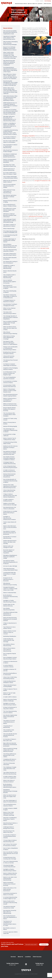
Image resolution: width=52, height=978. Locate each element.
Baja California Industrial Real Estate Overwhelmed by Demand (10, 745)
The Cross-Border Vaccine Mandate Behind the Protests (10, 735)
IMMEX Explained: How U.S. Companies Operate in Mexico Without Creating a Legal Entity (10, 105)
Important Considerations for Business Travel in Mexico (10, 819)
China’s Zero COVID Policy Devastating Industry (10, 678)
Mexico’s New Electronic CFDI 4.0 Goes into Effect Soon (10, 527)
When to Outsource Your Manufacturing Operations (10, 404)
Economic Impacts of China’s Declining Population (8, 551)
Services (30, 3)
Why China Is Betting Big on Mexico (9, 291)
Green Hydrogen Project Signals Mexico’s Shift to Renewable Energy (9, 221)
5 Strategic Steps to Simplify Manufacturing (9, 463)
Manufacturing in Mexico (21, 3)
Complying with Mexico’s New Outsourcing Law (9, 760)
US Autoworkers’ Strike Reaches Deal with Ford (9, 386)
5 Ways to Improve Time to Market (10, 689)
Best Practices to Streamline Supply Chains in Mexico (10, 287)
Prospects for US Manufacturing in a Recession (8, 579)
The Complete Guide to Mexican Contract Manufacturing (9, 276)
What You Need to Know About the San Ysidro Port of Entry (10, 328)
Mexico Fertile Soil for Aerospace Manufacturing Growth (10, 903)
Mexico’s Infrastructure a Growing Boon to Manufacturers (9, 400)
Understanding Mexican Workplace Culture (9, 682)
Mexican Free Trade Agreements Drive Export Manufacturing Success (9, 486)
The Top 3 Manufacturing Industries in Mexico (10, 250)
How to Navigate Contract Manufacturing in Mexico (10, 658)
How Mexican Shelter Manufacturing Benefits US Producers (10, 562)
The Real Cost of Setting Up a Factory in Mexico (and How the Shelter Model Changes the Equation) (10, 112)
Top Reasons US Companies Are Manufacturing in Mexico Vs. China (9, 923)
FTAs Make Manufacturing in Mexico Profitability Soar (10, 231)
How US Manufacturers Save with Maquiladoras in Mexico (10, 917)
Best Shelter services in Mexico (9, 928)
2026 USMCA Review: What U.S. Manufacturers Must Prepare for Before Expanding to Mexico (10, 98)
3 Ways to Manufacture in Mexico (10, 623)
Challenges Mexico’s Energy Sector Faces (8, 827)
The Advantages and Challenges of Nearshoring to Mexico (10, 430)
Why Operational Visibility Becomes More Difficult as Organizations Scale (10, 32)
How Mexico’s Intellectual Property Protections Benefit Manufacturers (10, 155)
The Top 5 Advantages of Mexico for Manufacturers (10, 801)
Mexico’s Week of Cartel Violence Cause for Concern (9, 632)
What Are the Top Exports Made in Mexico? (10, 181)
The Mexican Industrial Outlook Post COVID (9, 907)
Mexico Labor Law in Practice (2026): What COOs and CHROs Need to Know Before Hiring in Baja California (10, 90)
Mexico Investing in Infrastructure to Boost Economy (9, 884)
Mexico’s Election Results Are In (9, 271)
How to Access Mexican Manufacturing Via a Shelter (9, 186)
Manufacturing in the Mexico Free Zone (8, 831)
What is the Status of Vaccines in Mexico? (8, 781)
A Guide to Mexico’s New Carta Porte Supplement (9, 777)
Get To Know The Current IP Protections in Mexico (10, 845)
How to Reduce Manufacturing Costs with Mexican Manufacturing (10, 246)
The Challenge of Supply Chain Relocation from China (9, 769)
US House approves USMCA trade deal (10, 932)
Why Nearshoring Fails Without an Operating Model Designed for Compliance (9, 63)
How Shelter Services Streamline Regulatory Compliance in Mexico (9, 458)
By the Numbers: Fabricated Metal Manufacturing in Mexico (9, 786)
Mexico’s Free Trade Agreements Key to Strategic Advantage (8, 814)
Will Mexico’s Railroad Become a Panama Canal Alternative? (9, 215)
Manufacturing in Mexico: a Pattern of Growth (10, 823)
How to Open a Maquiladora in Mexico (10, 849)
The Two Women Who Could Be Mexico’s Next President (9, 415)
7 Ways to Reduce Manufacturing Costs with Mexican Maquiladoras (10, 495)
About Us (34, 3)
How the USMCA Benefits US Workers (10, 258)
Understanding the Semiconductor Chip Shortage (8, 640)
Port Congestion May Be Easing (9, 654)
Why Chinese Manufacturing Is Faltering (10, 333)
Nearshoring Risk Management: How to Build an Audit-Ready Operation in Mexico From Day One (10, 83)
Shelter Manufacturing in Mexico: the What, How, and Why (9, 542)
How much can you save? (30, 944)
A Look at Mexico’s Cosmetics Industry (8, 666)
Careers (41, 0)
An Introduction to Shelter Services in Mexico (10, 382)
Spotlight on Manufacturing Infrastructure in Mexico (9, 518)
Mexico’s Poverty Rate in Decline (9, 423)
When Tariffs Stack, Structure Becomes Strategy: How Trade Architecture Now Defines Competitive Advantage (10, 55)
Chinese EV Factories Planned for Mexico (8, 357)
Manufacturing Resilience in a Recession (10, 674)
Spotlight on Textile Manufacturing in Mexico (9, 601)
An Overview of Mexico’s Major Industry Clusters (9, 137)
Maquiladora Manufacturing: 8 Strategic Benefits (10, 791)
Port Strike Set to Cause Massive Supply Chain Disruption (9, 210)
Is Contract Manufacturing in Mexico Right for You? (10, 898)
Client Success (37, 956)
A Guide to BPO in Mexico (10, 697)
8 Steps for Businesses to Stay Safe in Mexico (10, 708)
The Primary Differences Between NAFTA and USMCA (9, 755)
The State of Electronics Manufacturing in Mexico (9, 254)
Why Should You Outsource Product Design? (10, 151)
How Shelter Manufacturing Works (9, 609)
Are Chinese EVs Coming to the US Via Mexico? (10, 262)
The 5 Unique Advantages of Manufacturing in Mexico (10, 177)
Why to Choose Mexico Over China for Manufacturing (9, 650)
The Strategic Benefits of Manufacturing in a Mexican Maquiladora (10, 317)
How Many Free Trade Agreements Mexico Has (9, 165)
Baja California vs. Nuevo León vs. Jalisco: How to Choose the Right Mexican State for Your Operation (10, 76)
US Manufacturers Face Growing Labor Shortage (9, 858)
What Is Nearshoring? (8, 228)
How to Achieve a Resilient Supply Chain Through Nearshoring (10, 323)
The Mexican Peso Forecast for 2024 (10, 360)
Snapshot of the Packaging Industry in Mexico (10, 368)
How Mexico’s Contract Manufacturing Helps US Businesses (9, 533)
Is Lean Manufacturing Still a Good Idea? (10, 235)
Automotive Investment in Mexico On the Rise (10, 894)
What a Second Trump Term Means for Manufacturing (9, 191)
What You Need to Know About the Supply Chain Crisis (9, 796)
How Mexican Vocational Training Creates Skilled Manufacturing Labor (9, 453)
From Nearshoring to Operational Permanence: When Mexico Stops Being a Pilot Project (10, 69)
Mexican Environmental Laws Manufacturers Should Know (9, 475)
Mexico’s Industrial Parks (9, 592)
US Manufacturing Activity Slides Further (10, 443)
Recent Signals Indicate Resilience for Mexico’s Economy (9, 409)
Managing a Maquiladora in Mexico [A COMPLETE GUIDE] (10, 557)
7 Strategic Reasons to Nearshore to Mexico (9, 301)
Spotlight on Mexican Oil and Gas (9, 670)
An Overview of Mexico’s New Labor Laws (9, 740)
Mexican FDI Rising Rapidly (10, 426)
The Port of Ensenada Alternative (9, 764)
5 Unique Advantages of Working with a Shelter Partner (9, 240)
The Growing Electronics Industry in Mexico (9, 805)
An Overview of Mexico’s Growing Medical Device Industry (9, 836)
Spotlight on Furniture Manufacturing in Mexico (9, 704)
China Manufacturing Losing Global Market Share (10, 569)
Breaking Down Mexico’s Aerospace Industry (9, 353)
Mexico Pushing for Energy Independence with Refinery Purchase (10, 750)
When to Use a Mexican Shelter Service (9, 309)
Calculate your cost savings (50, 28)
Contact (37, 0)
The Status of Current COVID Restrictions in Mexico (9, 722)
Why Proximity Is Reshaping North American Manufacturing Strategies (10, 43)
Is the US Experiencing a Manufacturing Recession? (10, 467)
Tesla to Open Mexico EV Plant (9, 522)
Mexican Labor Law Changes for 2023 (8, 546)
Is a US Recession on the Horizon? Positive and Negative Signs (9, 373)
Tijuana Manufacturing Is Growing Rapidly (9, 685)
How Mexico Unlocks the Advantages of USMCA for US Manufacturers (10, 296)
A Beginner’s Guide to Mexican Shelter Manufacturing (9, 267)
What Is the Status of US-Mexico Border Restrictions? (10, 889)
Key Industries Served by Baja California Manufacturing (9, 912)
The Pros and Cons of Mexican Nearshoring (9, 169)
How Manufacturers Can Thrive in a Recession (9, 508)
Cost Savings (47, 0)
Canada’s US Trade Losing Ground (10, 419)
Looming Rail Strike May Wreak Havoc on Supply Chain (9, 574)
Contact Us (43, 944)
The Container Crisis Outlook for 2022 (8, 730)
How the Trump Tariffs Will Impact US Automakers (10, 141)
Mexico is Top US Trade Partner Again (9, 693)
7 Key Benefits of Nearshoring (7, 726)
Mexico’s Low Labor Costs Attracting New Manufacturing (10, 879)
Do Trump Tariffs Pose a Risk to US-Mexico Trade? (10, 173)
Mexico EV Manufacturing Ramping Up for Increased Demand (10, 619)
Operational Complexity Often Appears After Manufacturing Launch (9, 38)
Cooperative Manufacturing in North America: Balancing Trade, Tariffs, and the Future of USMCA (10, 132)
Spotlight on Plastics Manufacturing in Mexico (9, 870)
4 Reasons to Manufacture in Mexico (10, 662)
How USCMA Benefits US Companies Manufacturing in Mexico (10, 481)
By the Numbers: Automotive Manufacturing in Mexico (10, 597)
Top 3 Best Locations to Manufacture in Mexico (9, 225)
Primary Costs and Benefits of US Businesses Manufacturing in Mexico (10, 348)
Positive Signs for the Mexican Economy (8, 605)
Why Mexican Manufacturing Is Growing (10, 584)
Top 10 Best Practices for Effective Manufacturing (9, 773)
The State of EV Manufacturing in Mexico (9, 312)
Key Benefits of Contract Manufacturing (9, 537)
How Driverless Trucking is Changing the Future (10, 305)
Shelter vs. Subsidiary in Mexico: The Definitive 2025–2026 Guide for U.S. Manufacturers (9, 125)
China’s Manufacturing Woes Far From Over (9, 491)
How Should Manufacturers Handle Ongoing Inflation (10, 395)
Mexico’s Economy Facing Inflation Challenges (10, 700)
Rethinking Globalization (9, 636)
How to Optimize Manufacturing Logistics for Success (9, 282)
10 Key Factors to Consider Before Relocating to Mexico (10, 513)
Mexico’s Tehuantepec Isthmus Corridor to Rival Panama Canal (9, 391)
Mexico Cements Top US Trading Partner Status (9, 439)
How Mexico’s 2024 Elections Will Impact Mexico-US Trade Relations (10, 343)
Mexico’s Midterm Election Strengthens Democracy (10, 874)
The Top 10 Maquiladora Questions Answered (9, 378)
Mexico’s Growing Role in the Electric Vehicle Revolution (9, 161)
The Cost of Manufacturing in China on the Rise (10, 862)
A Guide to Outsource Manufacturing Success (9, 470)
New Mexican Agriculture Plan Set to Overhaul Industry (9, 197)
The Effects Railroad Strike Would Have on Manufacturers (10, 614)
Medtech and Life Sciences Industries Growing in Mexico (10, 447)
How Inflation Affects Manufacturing (8, 645)
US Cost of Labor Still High (10, 566)
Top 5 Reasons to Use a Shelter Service (9, 627)
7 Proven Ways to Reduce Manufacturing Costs (10, 841)
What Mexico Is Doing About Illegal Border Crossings (9, 337)
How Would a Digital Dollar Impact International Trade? (10, 717)
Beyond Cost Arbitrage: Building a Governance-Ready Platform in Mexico (9, 48)
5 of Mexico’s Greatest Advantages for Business (9, 364)
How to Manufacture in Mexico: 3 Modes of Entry (9, 205)
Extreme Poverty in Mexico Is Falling (10, 201)
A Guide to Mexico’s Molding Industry (8, 500)
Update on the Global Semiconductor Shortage (10, 504)
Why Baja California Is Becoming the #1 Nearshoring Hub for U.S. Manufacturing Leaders (9, 118)
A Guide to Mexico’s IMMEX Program (10, 809)
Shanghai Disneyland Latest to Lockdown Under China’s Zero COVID (10, 589)
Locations (40, 3)
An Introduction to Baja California (9, 435)
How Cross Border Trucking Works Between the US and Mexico (10, 853)
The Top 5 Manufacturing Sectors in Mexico (10, 712)
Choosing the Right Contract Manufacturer (9, 866)
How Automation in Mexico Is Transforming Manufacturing (10, 146)
